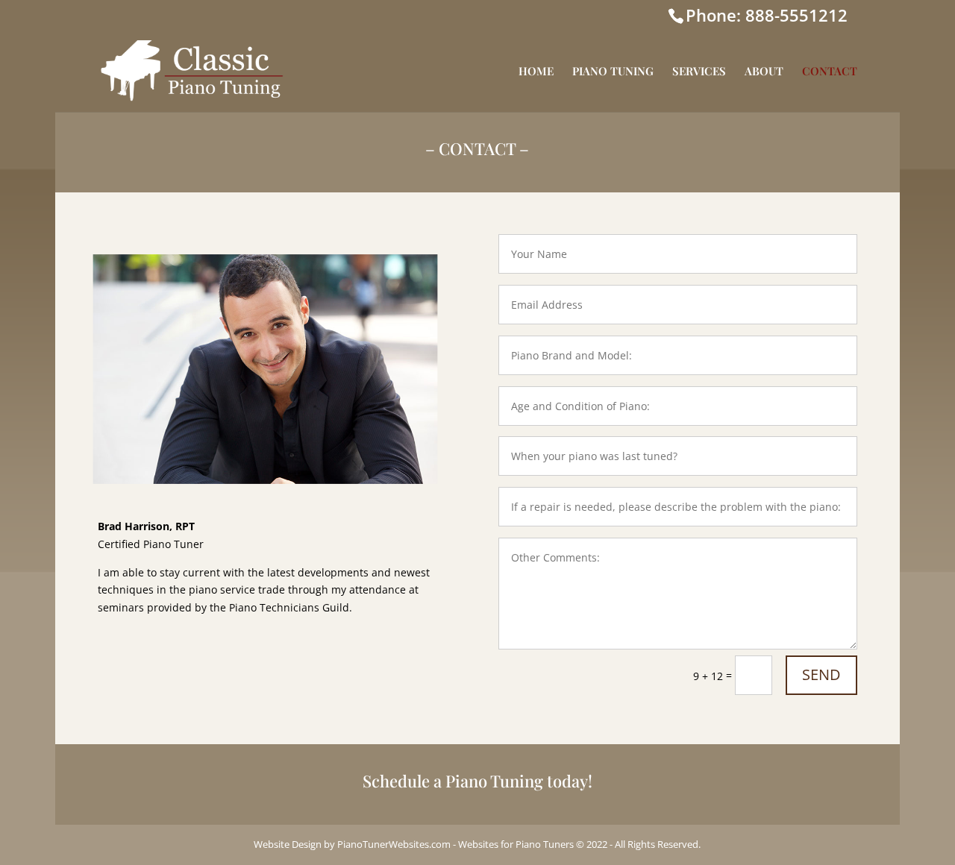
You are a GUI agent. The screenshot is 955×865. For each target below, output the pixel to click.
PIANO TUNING (613, 72)
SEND (821, 674)
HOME (536, 72)
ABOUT (764, 72)
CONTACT (829, 72)
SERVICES (699, 72)
